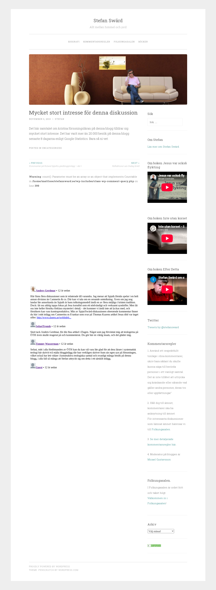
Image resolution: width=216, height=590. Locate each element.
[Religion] (154, 546)
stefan (59, 119)
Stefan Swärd (108, 20)
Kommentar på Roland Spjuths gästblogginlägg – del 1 (55, 164)
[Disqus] (84, 235)
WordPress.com (68, 570)
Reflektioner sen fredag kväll (126, 164)
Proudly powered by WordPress (49, 566)
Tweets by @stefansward (163, 327)
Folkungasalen (124, 41)
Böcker (143, 41)
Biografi (73, 41)
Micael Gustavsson (159, 459)
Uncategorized (52, 148)
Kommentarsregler (96, 41)
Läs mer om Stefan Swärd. (163, 146)
